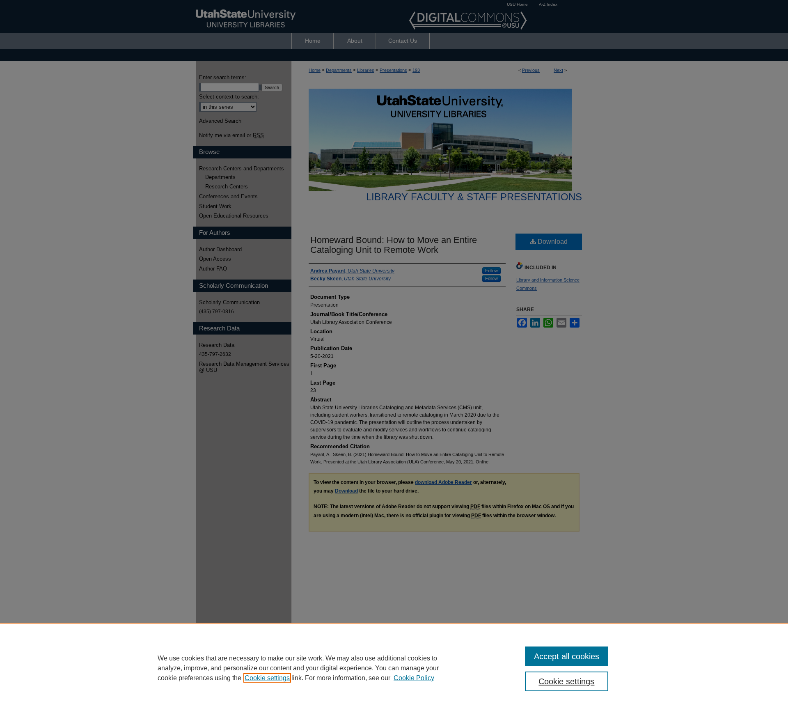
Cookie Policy (414, 677)
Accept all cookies (566, 656)
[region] (394, 668)
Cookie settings (267, 677)
